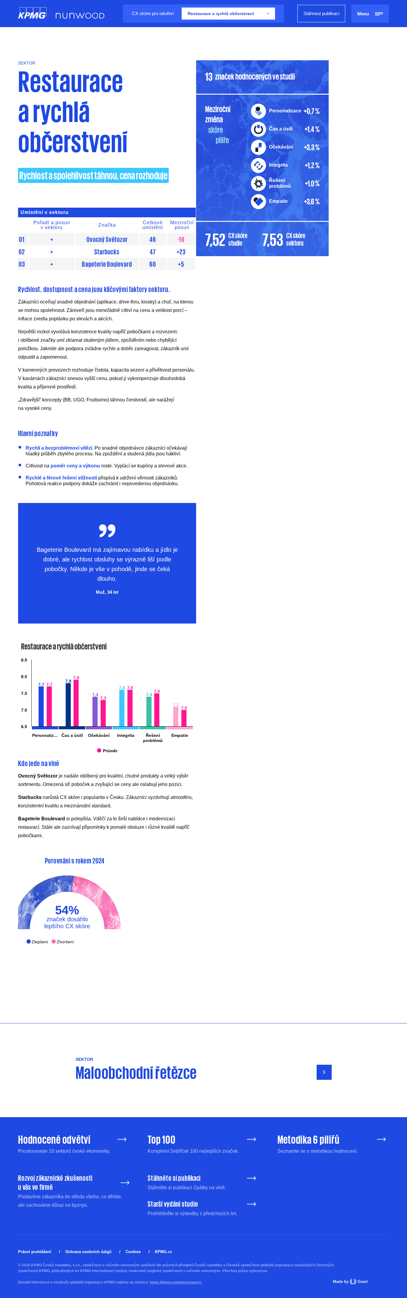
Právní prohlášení (34, 1252)
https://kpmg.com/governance (175, 1282)
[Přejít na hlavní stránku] (32, 13)
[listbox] (228, 14)
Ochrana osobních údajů (88, 1252)
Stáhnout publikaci (321, 13)
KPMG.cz (163, 1252)
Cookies (133, 1252)
